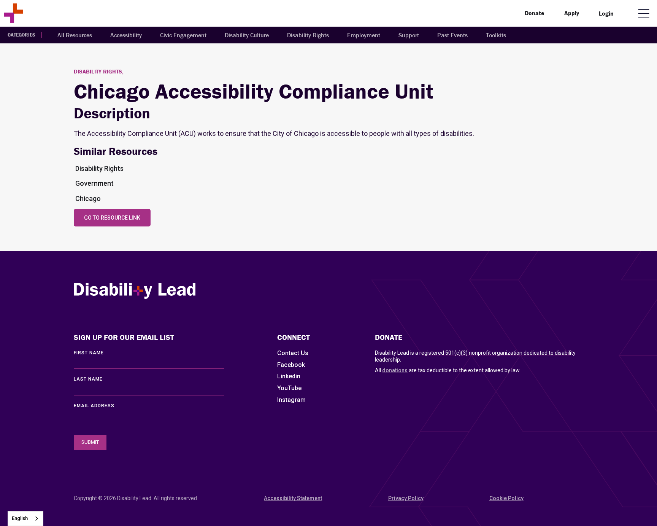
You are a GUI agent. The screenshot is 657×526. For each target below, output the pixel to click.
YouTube (289, 388)
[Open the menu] (643, 13)
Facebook (291, 364)
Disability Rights (308, 35)
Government (94, 183)
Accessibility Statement (293, 498)
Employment (363, 35)
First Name (89, 352)
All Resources (74, 35)
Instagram (291, 399)
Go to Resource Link (112, 218)
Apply (571, 13)
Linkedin (288, 376)
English (20, 518)
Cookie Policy (506, 498)
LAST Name (88, 379)
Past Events (452, 35)
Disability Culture (247, 35)
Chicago (88, 198)
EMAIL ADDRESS (94, 405)
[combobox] (25, 518)
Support (408, 35)
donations (395, 370)
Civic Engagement (183, 35)
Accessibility (126, 35)
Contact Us (292, 353)
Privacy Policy (406, 498)
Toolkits (496, 35)
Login (606, 13)
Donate (534, 13)
